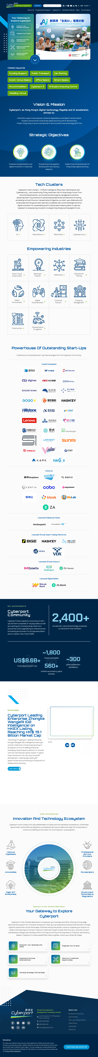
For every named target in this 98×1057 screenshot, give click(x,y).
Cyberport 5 (56, 10)
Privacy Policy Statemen (12, 1051)
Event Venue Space (20, 80)
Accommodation (18, 86)
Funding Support (18, 73)
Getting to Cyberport (23, 6)
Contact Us (72, 1029)
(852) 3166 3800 (44, 1021)
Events (37, 6)
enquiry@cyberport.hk (46, 1027)
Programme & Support (43, 10)
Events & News (73, 1017)
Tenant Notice (73, 1023)
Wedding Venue (17, 93)
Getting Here (72, 1026)
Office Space (42, 80)
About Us (31, 10)
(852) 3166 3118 (43, 1024)
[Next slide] (73, 745)
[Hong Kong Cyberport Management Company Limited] (7, 9)
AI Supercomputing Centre (63, 86)
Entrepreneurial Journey (76, 1014)
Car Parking (60, 73)
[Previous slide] (67, 745)
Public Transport (40, 73)
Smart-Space (61, 80)
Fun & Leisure (85, 10)
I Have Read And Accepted (76, 1047)
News (78, 10)
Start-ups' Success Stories (77, 1020)
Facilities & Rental (68, 10)
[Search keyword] (44, 6)
